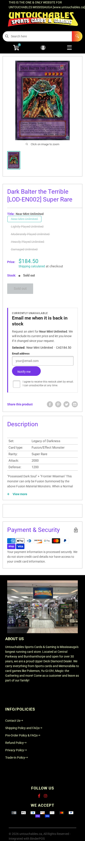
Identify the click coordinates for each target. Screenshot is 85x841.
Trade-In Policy (15, 757)
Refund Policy (14, 742)
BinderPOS (37, 838)
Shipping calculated (32, 266)
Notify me (24, 371)
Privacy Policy (14, 750)
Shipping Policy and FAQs (22, 728)
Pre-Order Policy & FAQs (21, 735)
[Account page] (43, 48)
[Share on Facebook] (50, 404)
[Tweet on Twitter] (66, 404)
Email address (21, 353)
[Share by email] (75, 404)
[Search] (77, 36)
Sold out (20, 288)
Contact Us (12, 720)
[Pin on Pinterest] (58, 404)
